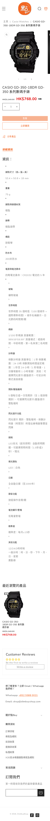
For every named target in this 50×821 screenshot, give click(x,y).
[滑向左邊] (19, 79)
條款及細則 (11, 736)
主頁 (6, 21)
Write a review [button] (25, 666)
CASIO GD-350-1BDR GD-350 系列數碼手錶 (13, 604)
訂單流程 (10, 731)
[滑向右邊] (31, 79)
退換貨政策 (11, 746)
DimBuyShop (22, 814)
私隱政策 (10, 752)
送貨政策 (10, 741)
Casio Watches (20, 21)
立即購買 (25, 125)
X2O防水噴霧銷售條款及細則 (20, 757)
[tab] (8, 149)
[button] (3, 8)
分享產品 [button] (11, 136)
